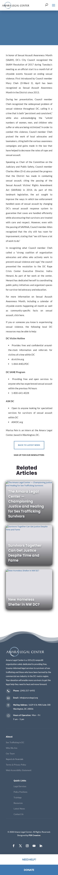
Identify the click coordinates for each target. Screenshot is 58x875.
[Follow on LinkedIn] (41, 846)
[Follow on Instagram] (27, 846)
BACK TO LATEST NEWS (29, 445)
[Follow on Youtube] (34, 846)
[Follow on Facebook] (13, 846)
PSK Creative (34, 835)
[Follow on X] (20, 846)
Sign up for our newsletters (29, 455)
